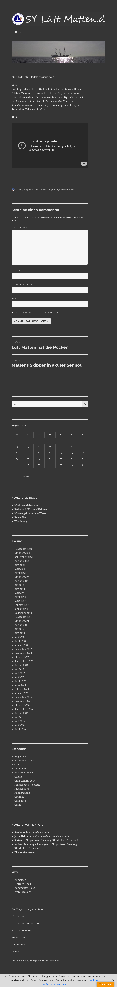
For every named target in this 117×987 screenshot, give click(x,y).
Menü (18, 32)
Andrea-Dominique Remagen (31, 844)
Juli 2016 (19, 717)
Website (16, 299)
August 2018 (21, 624)
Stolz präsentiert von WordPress (44, 960)
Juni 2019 (19, 588)
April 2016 (20, 729)
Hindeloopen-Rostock (27, 784)
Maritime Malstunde (26, 505)
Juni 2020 (19, 564)
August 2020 (21, 560)
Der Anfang (20, 768)
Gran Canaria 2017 (24, 780)
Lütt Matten (18, 916)
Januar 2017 (21, 693)
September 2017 (23, 661)
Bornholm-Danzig (24, 760)
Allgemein (53, 189)
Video (43, 189)
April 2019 (20, 596)
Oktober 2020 (22, 552)
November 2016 (23, 701)
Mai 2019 (19, 592)
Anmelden (20, 879)
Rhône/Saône (22, 792)
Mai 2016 (19, 725)
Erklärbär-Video (66, 189)
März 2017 (20, 685)
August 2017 (21, 665)
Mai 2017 (19, 677)
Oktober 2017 (21, 657)
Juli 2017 (19, 669)
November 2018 (23, 616)
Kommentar (19, 227)
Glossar (16, 951)
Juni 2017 (19, 673)
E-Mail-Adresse (22, 285)
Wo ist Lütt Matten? (23, 930)
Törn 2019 (20, 800)
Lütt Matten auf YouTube (26, 923)
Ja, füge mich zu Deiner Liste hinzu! (36, 313)
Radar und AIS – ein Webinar (30, 509)
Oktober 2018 (22, 620)
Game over (29, 852)
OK (65, 984)
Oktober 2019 (22, 576)
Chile (17, 764)
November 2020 (23, 548)
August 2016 (21, 713)
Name (16, 271)
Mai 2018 (19, 637)
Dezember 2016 (23, 697)
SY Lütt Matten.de (20, 960)
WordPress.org (22, 891)
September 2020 (23, 556)
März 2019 (20, 600)
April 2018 (20, 641)
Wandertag (20, 521)
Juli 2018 (19, 628)
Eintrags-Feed (22, 883)
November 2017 (23, 653)
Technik (19, 796)
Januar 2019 (21, 608)
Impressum (18, 937)
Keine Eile (20, 517)
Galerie (18, 776)
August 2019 (21, 580)
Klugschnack (21, 788)
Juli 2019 (19, 584)
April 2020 (20, 572)
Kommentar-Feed (24, 887)
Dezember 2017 (23, 649)
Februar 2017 (21, 689)
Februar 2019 (21, 604)
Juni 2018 (19, 632)
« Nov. (27, 476)
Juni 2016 (19, 721)
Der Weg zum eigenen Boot (28, 909)
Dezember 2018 (23, 612)
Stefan (19, 189)
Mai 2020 (19, 568)
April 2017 (20, 681)
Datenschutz (19, 944)
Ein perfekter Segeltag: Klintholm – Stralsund (52, 840)
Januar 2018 (21, 645)
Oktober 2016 (22, 705)
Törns (17, 804)
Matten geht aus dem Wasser (30, 513)
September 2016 (23, 709)
